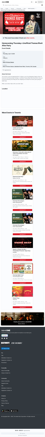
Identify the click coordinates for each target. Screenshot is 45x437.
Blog (2, 405)
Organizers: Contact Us (6, 360)
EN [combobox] (31, 2)
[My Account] (36, 2)
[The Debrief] (16, 343)
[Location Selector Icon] (42, 5)
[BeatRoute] (5, 343)
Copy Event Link (7, 69)
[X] (4, 338)
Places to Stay (6, 348)
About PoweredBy (5, 370)
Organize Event (4, 383)
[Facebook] (7, 338)
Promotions (4, 362)
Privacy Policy (4, 400)
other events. (30, 38)
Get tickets (22, 137)
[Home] (5, 330)
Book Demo (4, 335)
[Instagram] (2, 338)
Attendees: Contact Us (6, 357)
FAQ (2, 355)
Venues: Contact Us (5, 373)
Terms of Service (5, 403)
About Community (5, 381)
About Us (3, 398)
